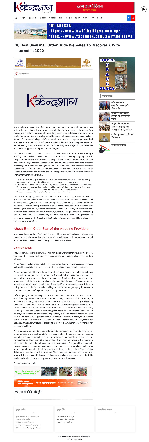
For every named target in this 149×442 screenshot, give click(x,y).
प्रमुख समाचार (32, 18)
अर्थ (93, 18)
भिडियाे (99, 18)
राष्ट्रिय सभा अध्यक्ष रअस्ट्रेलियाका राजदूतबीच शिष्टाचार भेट (120, 105)
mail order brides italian (31, 304)
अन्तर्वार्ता (86, 18)
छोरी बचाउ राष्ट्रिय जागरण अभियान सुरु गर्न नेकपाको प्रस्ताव (120, 116)
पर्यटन (61, 18)
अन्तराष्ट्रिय (52, 18)
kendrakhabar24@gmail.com (30, 428)
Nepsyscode (77, 439)
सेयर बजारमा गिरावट (118, 145)
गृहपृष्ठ (22, 18)
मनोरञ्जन (69, 18)
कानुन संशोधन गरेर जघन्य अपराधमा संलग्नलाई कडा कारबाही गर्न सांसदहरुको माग (121, 127)
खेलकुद (77, 18)
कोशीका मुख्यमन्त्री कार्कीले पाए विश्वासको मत (122, 136)
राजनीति (43, 18)
